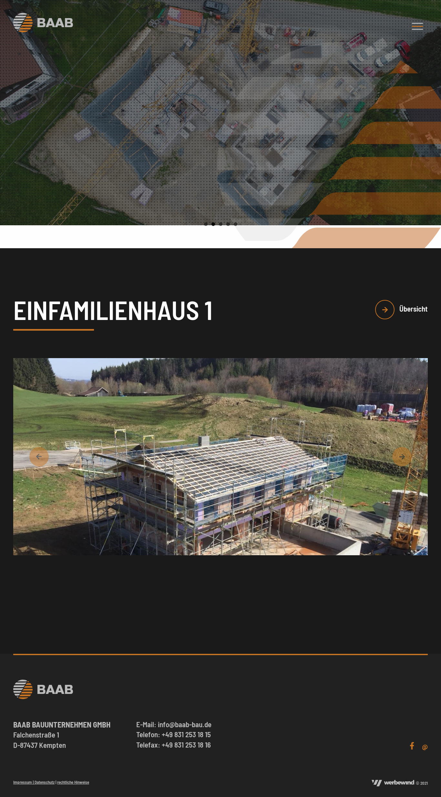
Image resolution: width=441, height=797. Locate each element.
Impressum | (24, 782)
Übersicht (413, 308)
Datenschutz (45, 782)
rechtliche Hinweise (73, 782)
